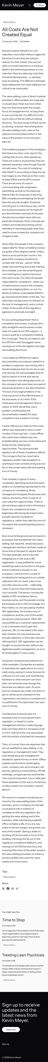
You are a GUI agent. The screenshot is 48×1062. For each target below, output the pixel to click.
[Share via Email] (12, 888)
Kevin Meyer (15, 1057)
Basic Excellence (9, 22)
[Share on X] (3, 888)
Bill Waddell (24, 41)
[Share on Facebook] (8, 888)
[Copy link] (17, 888)
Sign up (5, 1044)
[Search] (29, 5)
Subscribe (11, 1029)
